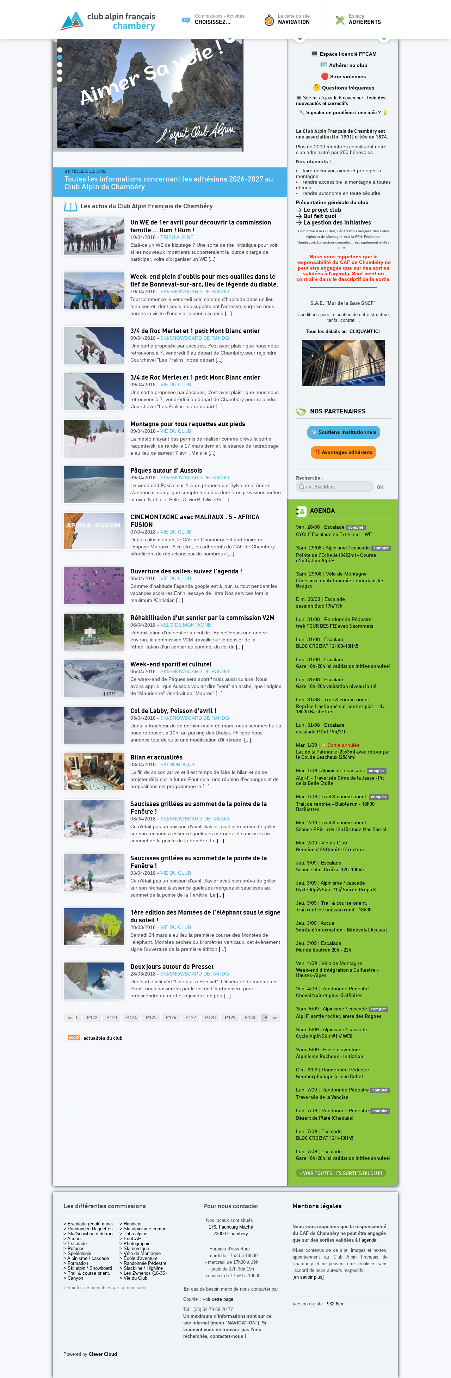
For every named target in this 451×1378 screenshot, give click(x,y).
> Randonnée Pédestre (142, 1263)
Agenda (322, 510)
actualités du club (101, 1038)
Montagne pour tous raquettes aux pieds (187, 424)
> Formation (75, 1263)
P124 (131, 1017)
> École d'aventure (138, 1258)
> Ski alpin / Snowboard (87, 1268)
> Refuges (74, 1248)
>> (274, 1017)
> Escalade (75, 1243)
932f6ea (335, 1303)
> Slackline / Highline (141, 1268)
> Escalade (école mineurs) (91, 1223)
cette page (222, 1299)
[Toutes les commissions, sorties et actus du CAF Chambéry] (111, 23)
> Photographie (134, 1243)
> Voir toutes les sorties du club (340, 1173)
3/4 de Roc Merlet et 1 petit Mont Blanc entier (195, 331)
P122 (92, 1017)
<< (69, 1017)
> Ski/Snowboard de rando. (91, 1233)
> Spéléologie (77, 1253)
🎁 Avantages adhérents (343, 452)
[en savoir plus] (308, 1277)
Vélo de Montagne (185, 625)
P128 (210, 1017)
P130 (250, 1017)
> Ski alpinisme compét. (144, 1228)
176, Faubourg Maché (231, 1227)
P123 (111, 1017)
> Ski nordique (134, 1248)
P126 (171, 1017)
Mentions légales (317, 1207)
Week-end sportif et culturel (171, 664)
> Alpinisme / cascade (86, 1258)
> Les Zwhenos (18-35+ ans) (148, 1273)
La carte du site (294, 19)
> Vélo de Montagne (140, 1253)
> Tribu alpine (133, 1233)
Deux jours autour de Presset (172, 967)
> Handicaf (130, 1223)
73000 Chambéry (231, 1233)
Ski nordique (178, 764)
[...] (212, 259)
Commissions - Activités (220, 19)
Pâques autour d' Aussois (166, 470)
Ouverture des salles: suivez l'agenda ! (186, 571)
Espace (365, 19)
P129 (230, 1017)
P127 (190, 1017)
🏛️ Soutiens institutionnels (344, 432)
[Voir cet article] (93, 237)
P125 (151, 1017)
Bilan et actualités (156, 757)
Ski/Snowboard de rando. (195, 291)
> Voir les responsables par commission (104, 1287)
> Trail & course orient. (86, 1273)
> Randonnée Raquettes (88, 1228)
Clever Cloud (103, 1354)
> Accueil (72, 1238)
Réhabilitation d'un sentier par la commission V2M (202, 618)
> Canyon (73, 1278)
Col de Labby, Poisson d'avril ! (173, 711)
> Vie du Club (133, 1278)
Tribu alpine (176, 237)
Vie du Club (175, 384)
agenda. (370, 1240)
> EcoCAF (130, 1238)
